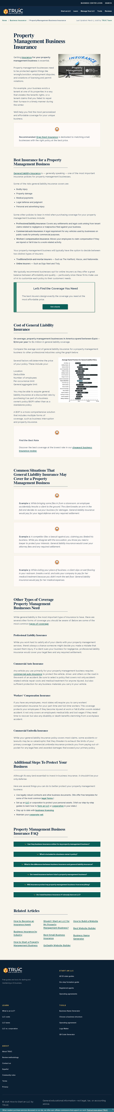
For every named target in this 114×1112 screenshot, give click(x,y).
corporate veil (36, 814)
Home (4, 20)
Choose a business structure (70, 1017)
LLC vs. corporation (10, 1028)
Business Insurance (18, 20)
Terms (4, 1081)
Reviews (108, 11)
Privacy (5, 1087)
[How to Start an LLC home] (13, 11)
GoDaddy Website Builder (57, 945)
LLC (27, 802)
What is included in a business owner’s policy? (58, 854)
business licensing (44, 810)
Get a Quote (55, 307)
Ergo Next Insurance (47, 137)
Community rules (8, 1075)
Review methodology (10, 1057)
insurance (27, 57)
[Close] (113, 1109)
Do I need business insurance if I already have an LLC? (58, 895)
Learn (75, 11)
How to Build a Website (85, 921)
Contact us (6, 1063)
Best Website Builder (84, 928)
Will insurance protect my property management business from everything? (58, 885)
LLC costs (6, 1017)
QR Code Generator (67, 1034)
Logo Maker (64, 1028)
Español (5, 1069)
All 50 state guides (66, 976)
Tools (99, 11)
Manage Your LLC (88, 11)
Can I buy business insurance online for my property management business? (58, 844)
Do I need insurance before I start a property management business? (58, 874)
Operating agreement (67, 1023)
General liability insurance (27, 173)
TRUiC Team (107, 20)
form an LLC (43, 806)
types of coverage (39, 624)
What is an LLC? (8, 1011)
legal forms (47, 798)
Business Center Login (91, 3)
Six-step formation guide (69, 982)
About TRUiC (7, 1051)
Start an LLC (66, 11)
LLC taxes (6, 1023)
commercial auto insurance (28, 674)
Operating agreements (68, 994)
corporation (58, 806)
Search (108, 3)
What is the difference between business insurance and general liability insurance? (58, 864)
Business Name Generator (69, 1011)
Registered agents (66, 988)
